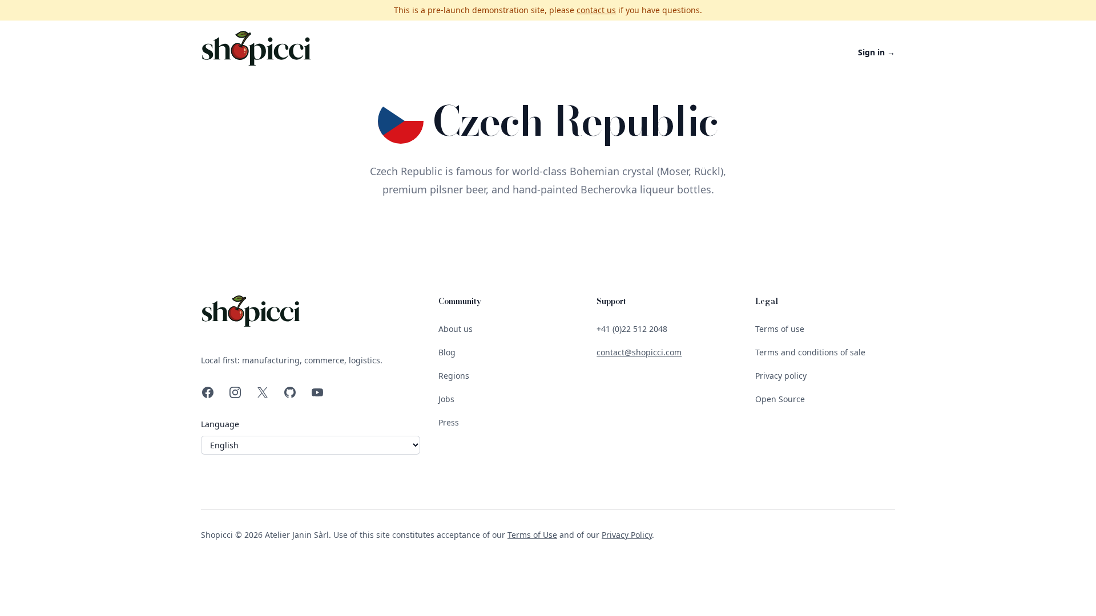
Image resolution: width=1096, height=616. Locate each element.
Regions (453, 375)
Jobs (446, 399)
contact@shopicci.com (639, 352)
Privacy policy (781, 375)
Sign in (876, 52)
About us (455, 328)
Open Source (780, 399)
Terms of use (779, 328)
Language (220, 424)
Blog (447, 352)
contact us (596, 10)
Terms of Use (532, 534)
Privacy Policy (627, 534)
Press (448, 422)
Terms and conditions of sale (810, 352)
